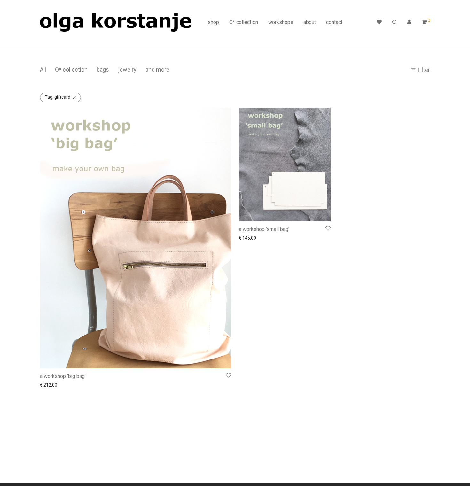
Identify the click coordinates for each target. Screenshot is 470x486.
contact (334, 22)
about (309, 22)
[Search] (394, 22)
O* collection (243, 22)
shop (213, 22)
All (43, 69)
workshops (280, 22)
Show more (81, 385)
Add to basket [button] (52, 385)
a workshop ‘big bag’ (63, 376)
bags (103, 69)
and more (157, 69)
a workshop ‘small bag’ (264, 229)
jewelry (127, 69)
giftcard (57, 97)
